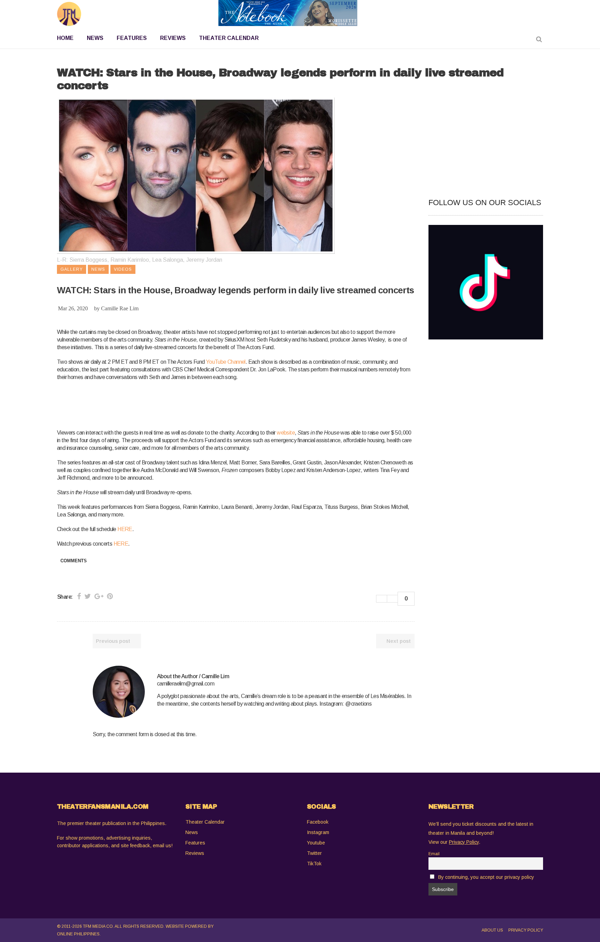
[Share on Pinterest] (110, 596)
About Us (492, 930)
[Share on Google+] (98, 596)
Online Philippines (78, 934)
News (191, 832)
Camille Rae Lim (120, 308)
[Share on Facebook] (79, 596)
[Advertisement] (183, 403)
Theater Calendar (205, 822)
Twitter (314, 853)
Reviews (194, 853)
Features (195, 842)
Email (434, 853)
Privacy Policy (525, 930)
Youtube (316, 842)
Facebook (317, 822)
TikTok (314, 863)
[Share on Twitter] (87, 596)
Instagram (318, 832)
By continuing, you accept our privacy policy (486, 877)
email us (162, 845)
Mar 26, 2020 (73, 308)
